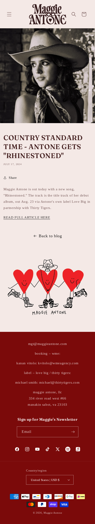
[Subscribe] (73, 431)
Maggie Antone (53, 512)
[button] (9, 14)
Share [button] (13, 177)
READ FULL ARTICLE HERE (26, 217)
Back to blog (50, 236)
